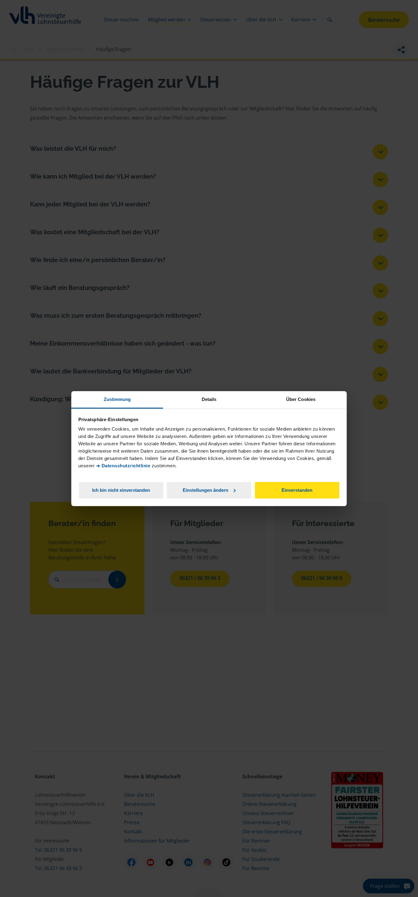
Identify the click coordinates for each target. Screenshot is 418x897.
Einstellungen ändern (205, 489)
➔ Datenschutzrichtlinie (123, 465)
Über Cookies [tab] (300, 399)
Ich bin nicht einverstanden (121, 489)
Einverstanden (297, 489)
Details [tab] (209, 399)
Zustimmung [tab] (117, 399)
